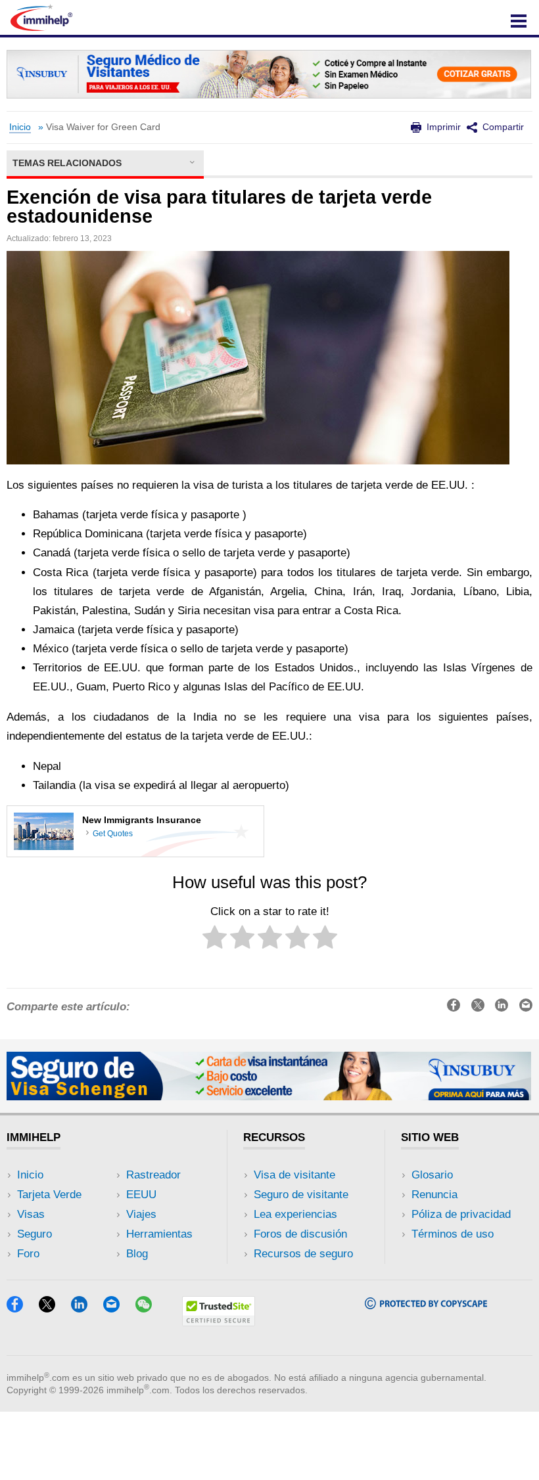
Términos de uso (452, 1234)
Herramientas (159, 1234)
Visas (31, 1214)
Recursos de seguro (303, 1253)
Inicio (20, 127)
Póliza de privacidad (461, 1214)
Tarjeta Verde (49, 1194)
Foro (28, 1253)
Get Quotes (113, 833)
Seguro (34, 1234)
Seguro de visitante (301, 1194)
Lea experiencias (295, 1214)
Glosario (432, 1175)
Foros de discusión (300, 1234)
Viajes (141, 1214)
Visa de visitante (294, 1175)
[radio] (214, 940)
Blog (137, 1253)
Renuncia (434, 1194)
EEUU (141, 1194)
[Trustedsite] (218, 1322)
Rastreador (153, 1175)
